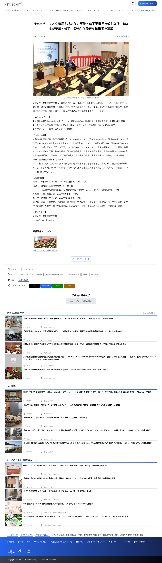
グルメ (88, 10)
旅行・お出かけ (77, 10)
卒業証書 (39, 275)
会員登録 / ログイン (147, 3)
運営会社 (10, 542)
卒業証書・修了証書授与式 (55, 275)
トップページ (12, 535)
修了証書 (30, 275)
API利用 (127, 542)
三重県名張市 (23, 280)
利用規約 (79, 542)
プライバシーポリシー (96, 542)
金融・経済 (145, 10)
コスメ (121, 10)
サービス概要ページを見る (143, 557)
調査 (154, 10)
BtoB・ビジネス (62, 10)
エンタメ (24, 10)
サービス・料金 (24, 542)
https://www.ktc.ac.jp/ (43, 220)
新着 (7, 10)
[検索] (133, 3)
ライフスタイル (132, 10)
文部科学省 (94, 275)
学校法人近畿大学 (122, 36)
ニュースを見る (148, 313)
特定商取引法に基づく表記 (61, 542)
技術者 (85, 275)
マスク (21, 275)
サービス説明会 (40, 542)
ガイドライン (114, 542)
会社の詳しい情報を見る (81, 301)
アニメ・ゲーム (47, 10)
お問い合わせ (139, 542)
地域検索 (15, 10)
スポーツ (34, 10)
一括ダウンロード (82, 259)
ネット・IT (98, 10)
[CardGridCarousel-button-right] (129, 244)
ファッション (110, 10)
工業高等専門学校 (73, 275)
